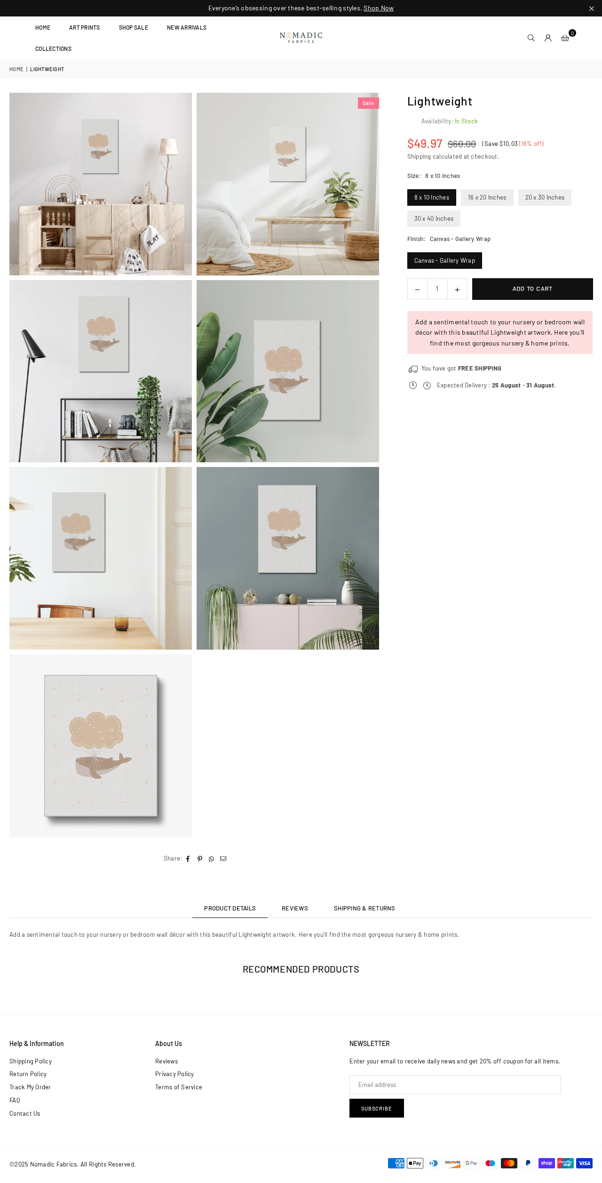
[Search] (531, 37)
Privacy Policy (174, 1074)
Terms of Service (178, 1087)
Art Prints (84, 27)
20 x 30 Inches (545, 197)
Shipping (419, 157)
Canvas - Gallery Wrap (444, 260)
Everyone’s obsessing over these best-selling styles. (301, 8)
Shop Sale (133, 27)
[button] (565, 37)
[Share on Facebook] (188, 858)
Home (42, 27)
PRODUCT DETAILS (230, 908)
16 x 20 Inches (487, 197)
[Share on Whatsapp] (211, 858)
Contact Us (24, 1113)
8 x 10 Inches (431, 197)
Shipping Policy (30, 1061)
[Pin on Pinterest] (200, 858)
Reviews (166, 1061)
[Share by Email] (223, 858)
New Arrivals (186, 27)
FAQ (14, 1100)
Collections (53, 48)
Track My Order (30, 1087)
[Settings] (548, 37)
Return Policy (28, 1074)
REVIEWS (295, 908)
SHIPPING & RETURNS (365, 908)
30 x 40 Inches (434, 218)
